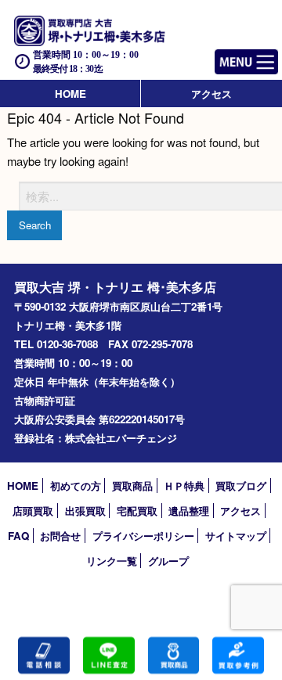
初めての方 (75, 485)
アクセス (211, 93)
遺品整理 (188, 510)
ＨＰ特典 (184, 485)
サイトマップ (235, 535)
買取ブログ (240, 485)
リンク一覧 (111, 560)
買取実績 (238, 655)
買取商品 (132, 485)
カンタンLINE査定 (109, 655)
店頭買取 (33, 510)
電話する (44, 655)
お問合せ (60, 535)
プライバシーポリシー (143, 535)
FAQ (18, 535)
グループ (168, 560)
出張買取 (85, 510)
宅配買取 (137, 510)
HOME (70, 93)
